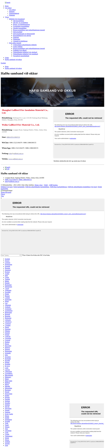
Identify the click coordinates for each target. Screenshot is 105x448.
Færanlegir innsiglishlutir (21, 56)
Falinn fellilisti (17, 46)
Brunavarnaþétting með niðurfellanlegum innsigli (29, 30)
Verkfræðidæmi (14, 13)
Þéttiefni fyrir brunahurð (17, 19)
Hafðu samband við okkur (13, 59)
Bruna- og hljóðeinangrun (21, 24)
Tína (2, 196)
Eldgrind (16, 37)
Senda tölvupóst (6, 192)
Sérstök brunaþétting (19, 28)
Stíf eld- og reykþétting (20, 22)
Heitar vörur (39, 185)
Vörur (7, 17)
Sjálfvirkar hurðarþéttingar (58, 187)
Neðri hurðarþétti (18, 187)
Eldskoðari (16, 39)
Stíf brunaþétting (18, 21)
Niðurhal (12, 15)
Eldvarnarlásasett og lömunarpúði (24, 34)
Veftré (46, 185)
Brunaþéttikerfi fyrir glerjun (22, 35)
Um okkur (8, 8)
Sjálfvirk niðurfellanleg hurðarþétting (37, 187)
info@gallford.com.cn (12, 181)
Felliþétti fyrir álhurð (19, 50)
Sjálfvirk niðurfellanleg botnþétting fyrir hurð (82, 187)
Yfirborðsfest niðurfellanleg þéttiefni (25, 45)
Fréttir (7, 58)
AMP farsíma (53, 185)
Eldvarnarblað (17, 32)
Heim (7, 6)
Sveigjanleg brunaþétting (21, 26)
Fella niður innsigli (15, 43)
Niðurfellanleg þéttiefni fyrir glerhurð (25, 52)
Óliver (3, 194)
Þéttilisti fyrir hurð (7, 187)
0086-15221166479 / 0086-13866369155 (18, 180)
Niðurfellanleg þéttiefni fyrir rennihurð (25, 54)
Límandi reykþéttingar (20, 41)
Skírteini (11, 11)
